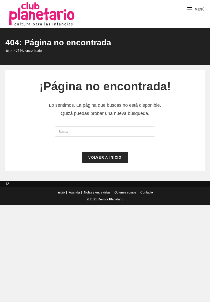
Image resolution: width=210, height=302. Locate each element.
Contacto (146, 192)
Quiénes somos (125, 192)
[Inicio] (7, 50)
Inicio (61, 192)
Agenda (74, 192)
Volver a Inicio (105, 157)
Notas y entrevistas (97, 192)
